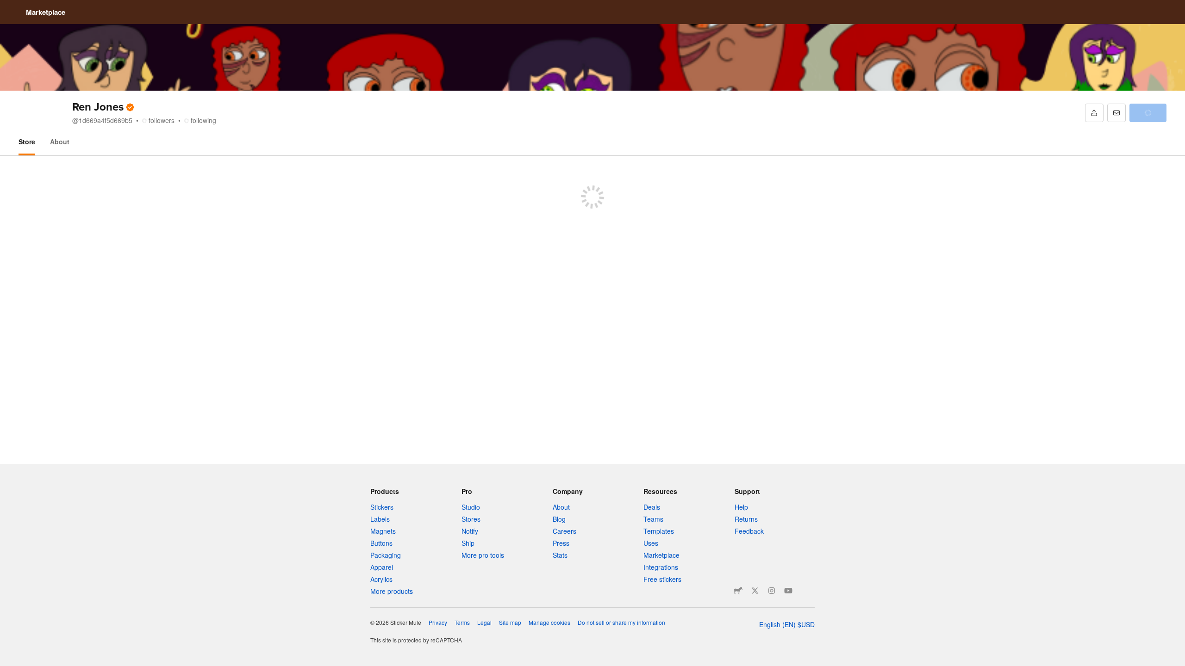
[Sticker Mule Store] (738, 590)
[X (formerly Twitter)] (755, 590)
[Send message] (1116, 113)
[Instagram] (771, 590)
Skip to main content (7, 7)
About (59, 141)
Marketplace (45, 12)
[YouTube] (788, 590)
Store (27, 141)
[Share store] (1094, 113)
